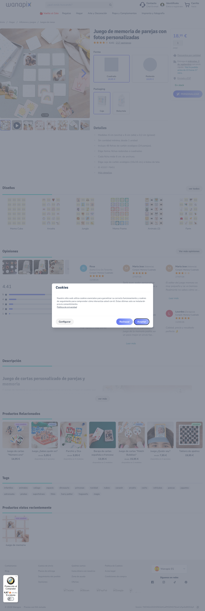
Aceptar (141, 321)
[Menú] (16, 577)
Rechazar (124, 321)
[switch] (11, 599)
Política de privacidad (67, 307)
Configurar (65, 321)
